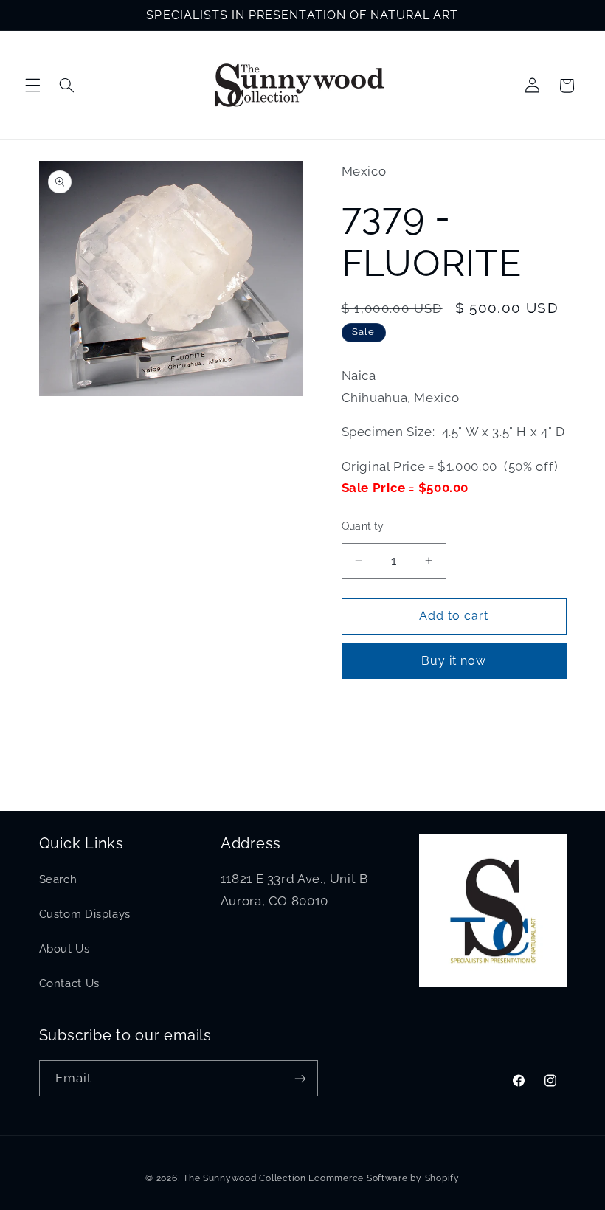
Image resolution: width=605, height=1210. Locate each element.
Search (58, 879)
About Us (64, 948)
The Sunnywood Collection (244, 1178)
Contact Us (69, 983)
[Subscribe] (300, 1078)
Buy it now (454, 661)
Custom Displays (85, 914)
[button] (32, 86)
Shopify (442, 1178)
